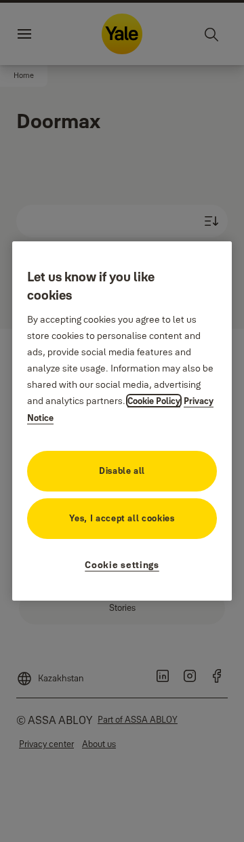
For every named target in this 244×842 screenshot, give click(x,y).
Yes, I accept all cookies (121, 518)
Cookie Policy (153, 400)
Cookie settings (122, 565)
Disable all (122, 470)
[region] (122, 421)
